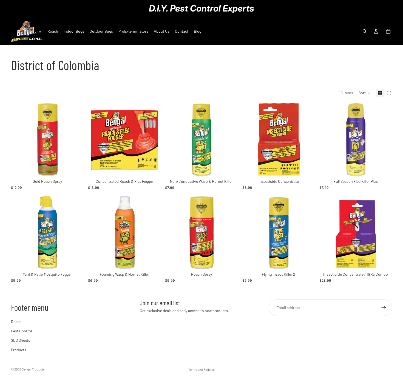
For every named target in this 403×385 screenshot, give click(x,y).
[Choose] (229, 261)
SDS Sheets (20, 340)
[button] (365, 93)
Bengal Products (33, 369)
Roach (16, 321)
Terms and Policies (201, 369)
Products (18, 349)
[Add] (75, 168)
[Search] (365, 31)
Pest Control (21, 331)
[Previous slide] (19, 140)
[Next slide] (75, 140)
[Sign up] (384, 307)
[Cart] (388, 31)
